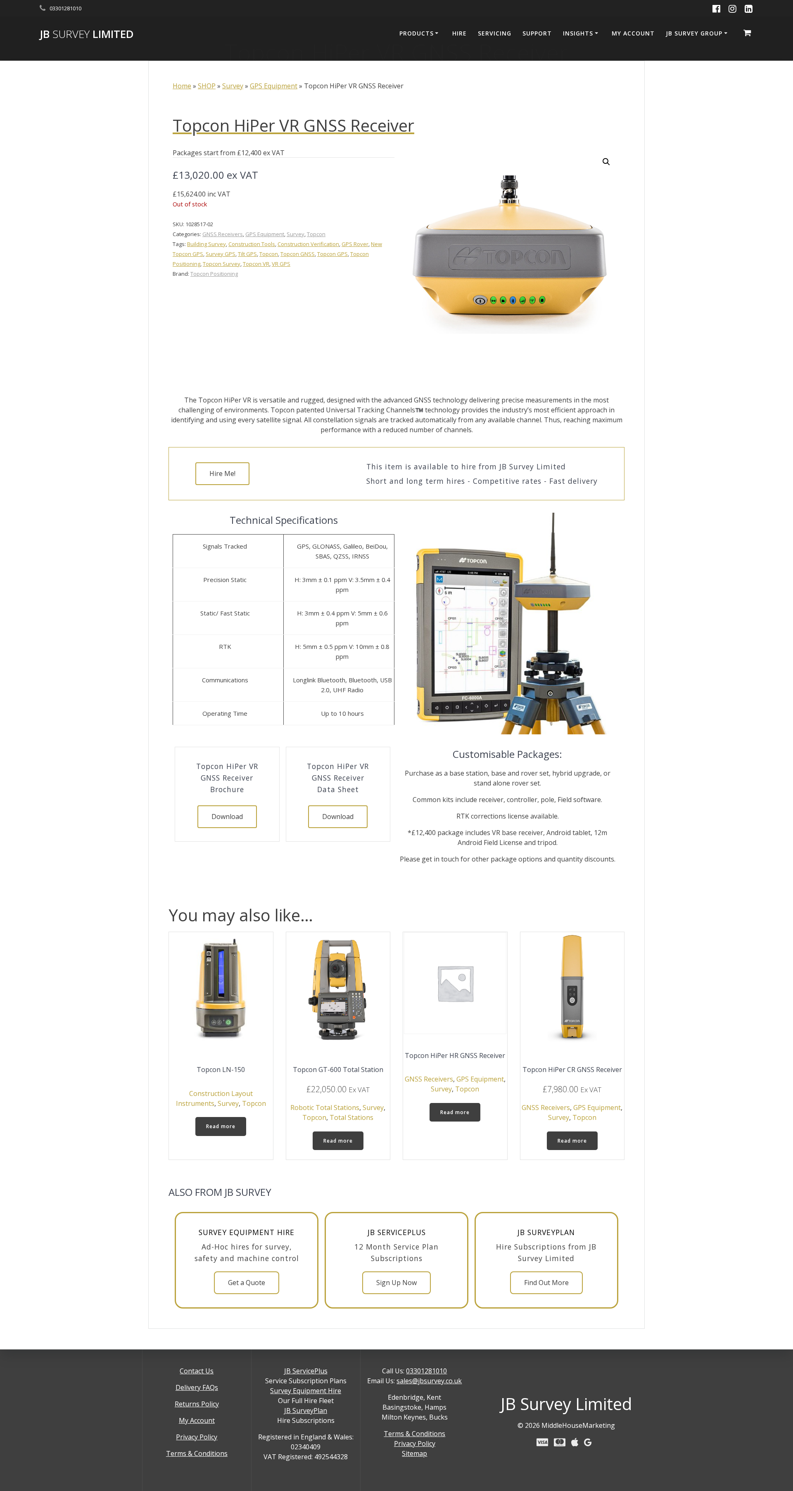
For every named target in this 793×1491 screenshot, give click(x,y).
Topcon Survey (221, 263)
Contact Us (197, 1370)
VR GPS (281, 263)
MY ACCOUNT (633, 33)
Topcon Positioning (214, 273)
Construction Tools (251, 244)
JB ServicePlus (306, 1370)
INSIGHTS (578, 33)
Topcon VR (256, 263)
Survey (232, 85)
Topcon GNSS (297, 254)
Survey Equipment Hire (305, 1390)
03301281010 (426, 1370)
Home (182, 85)
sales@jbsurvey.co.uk (429, 1380)
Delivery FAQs (197, 1387)
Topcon (316, 234)
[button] (606, 161)
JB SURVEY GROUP (694, 33)
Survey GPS (220, 254)
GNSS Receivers (222, 234)
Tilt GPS (247, 254)
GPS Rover (355, 244)
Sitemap (414, 1453)
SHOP (207, 85)
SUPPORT (537, 33)
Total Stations (351, 1117)
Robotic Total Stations (324, 1107)
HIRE (459, 33)
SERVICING (494, 33)
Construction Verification (308, 244)
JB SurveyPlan (305, 1410)
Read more (220, 1126)
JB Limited (87, 34)
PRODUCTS (416, 33)
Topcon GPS (332, 254)
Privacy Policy (196, 1436)
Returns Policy (197, 1403)
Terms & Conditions (197, 1453)
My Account (197, 1420)
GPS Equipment (273, 85)
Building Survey (206, 244)
